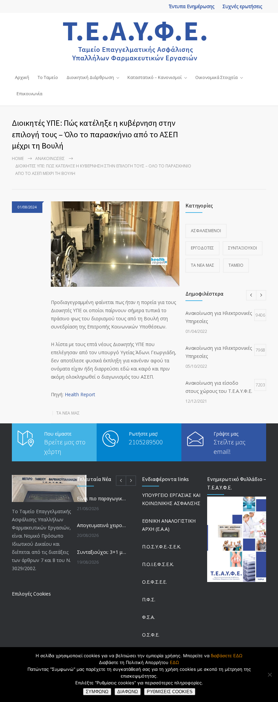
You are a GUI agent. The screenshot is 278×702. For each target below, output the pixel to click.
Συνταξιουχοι (242, 248)
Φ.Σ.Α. (148, 617)
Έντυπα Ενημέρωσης (191, 6)
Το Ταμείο (48, 77)
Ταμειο (236, 265)
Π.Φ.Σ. (148, 599)
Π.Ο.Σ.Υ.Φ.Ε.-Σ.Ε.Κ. (161, 546)
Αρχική (22, 77)
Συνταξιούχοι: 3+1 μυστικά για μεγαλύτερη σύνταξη (102, 552)
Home (18, 158)
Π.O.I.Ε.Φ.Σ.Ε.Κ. (158, 564)
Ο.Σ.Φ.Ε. (150, 634)
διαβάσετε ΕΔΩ (226, 655)
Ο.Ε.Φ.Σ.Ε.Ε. (154, 582)
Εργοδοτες (202, 248)
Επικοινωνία (29, 94)
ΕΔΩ (174, 662)
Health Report (80, 394)
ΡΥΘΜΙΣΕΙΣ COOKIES (170, 691)
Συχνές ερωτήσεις (242, 6)
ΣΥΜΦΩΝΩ (97, 691)
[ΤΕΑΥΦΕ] (139, 41)
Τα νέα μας (68, 413)
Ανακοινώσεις (50, 158)
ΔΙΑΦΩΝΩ (127, 691)
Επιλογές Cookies (31, 593)
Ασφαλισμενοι (206, 231)
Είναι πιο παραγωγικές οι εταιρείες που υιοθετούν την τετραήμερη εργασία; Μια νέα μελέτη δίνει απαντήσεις (102, 498)
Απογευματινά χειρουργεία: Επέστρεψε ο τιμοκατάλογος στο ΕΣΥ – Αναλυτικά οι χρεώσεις (102, 525)
